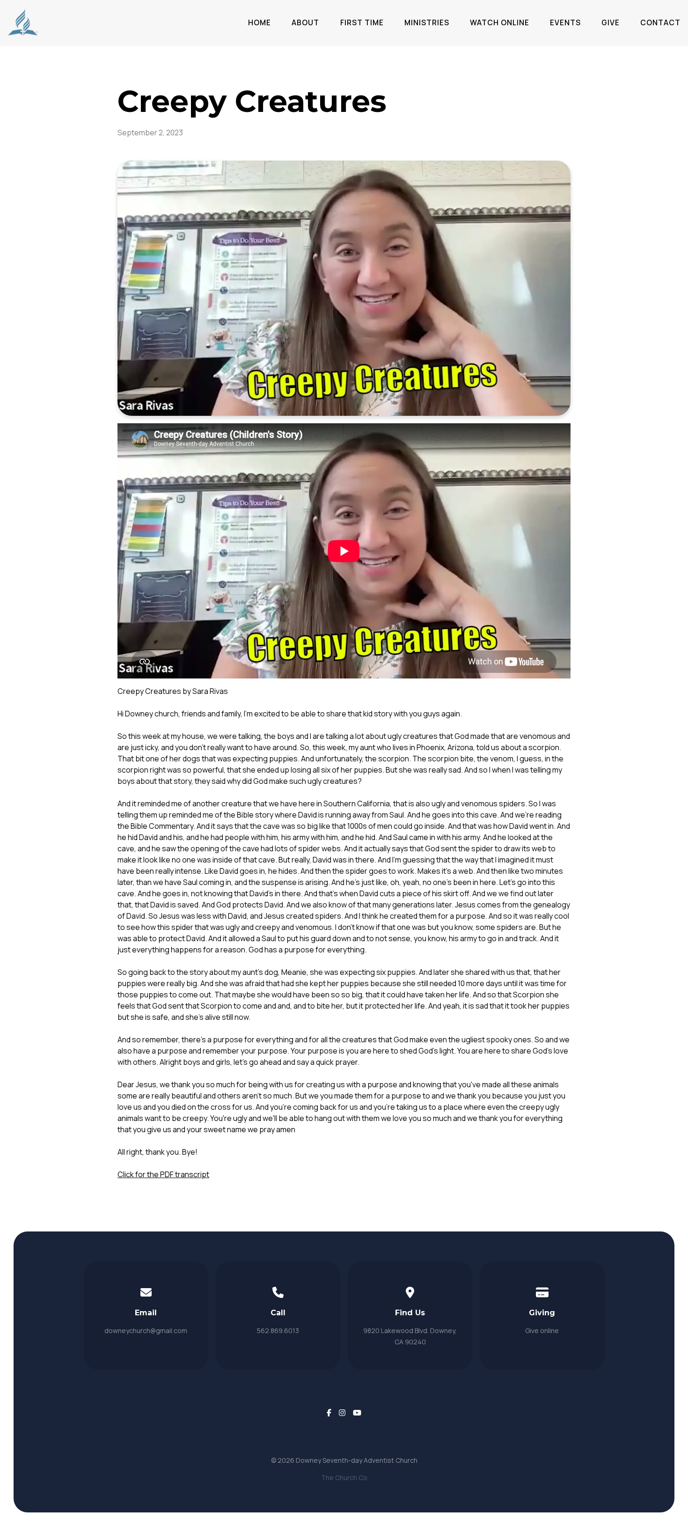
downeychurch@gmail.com (145, 1330)
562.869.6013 (278, 1330)
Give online (542, 1330)
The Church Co (344, 1477)
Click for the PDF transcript (163, 1174)
